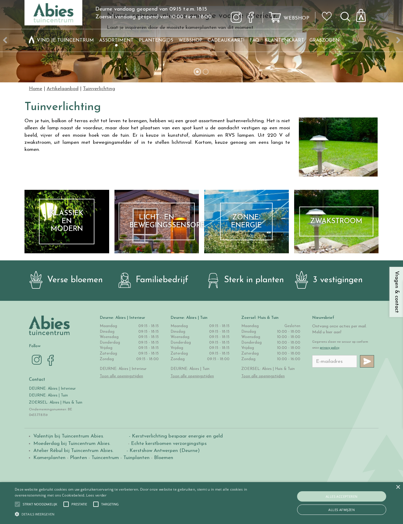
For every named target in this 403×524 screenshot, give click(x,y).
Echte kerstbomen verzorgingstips (169, 443)
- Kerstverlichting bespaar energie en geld (175, 436)
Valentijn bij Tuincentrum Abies (68, 436)
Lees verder (96, 495)
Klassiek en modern (66, 221)
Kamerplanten (49, 457)
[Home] (31, 40)
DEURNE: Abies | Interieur (52, 389)
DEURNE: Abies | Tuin (48, 395)
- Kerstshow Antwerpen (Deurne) (162, 450)
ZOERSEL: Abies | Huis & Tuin (56, 402)
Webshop (296, 18)
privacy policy (329, 348)
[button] (40, 504)
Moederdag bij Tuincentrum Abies (71, 443)
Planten (78, 457)
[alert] (201, 503)
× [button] (398, 487)
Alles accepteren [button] (341, 496)
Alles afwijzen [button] (341, 509)
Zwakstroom (336, 221)
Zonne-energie (246, 221)
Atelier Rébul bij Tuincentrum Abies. (73, 450)
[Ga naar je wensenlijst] (328, 18)
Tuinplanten (136, 457)
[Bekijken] (364, 14)
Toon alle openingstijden (121, 376)
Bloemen (163, 457)
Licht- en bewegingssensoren (162, 221)
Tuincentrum (105, 457)
